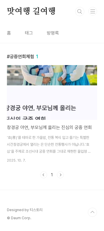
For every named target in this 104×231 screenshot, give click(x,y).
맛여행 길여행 (31, 11)
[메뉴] (92, 11)
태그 (29, 33)
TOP (92, 212)
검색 (79, 11)
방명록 (53, 33)
